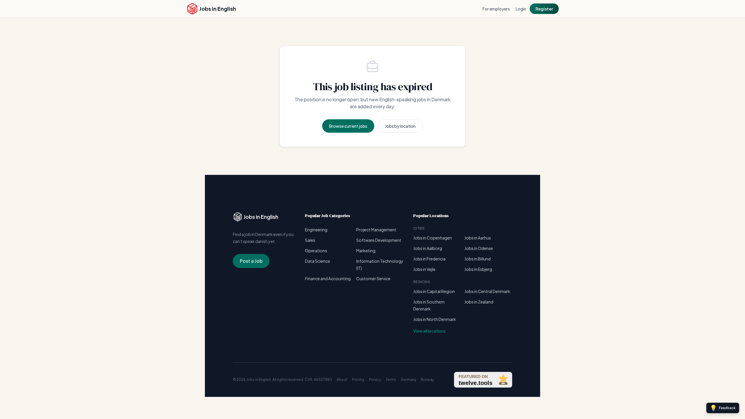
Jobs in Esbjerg (478, 269)
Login (521, 8)
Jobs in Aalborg (427, 248)
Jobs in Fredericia (429, 258)
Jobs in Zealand (478, 301)
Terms (391, 379)
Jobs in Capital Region (434, 291)
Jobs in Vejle (424, 269)
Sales (310, 240)
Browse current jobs (348, 126)
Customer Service (373, 278)
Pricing (358, 379)
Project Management (376, 229)
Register (544, 8)
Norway (427, 379)
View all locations (429, 330)
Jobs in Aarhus (477, 237)
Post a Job (251, 261)
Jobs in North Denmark (434, 319)
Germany (408, 379)
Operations (316, 250)
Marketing (365, 250)
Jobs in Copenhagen (432, 237)
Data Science (317, 261)
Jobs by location (400, 126)
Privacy (375, 379)
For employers (496, 8)
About (342, 379)
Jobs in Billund (477, 258)
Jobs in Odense (478, 248)
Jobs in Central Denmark (487, 291)
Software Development (378, 240)
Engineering (316, 229)
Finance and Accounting (328, 278)
